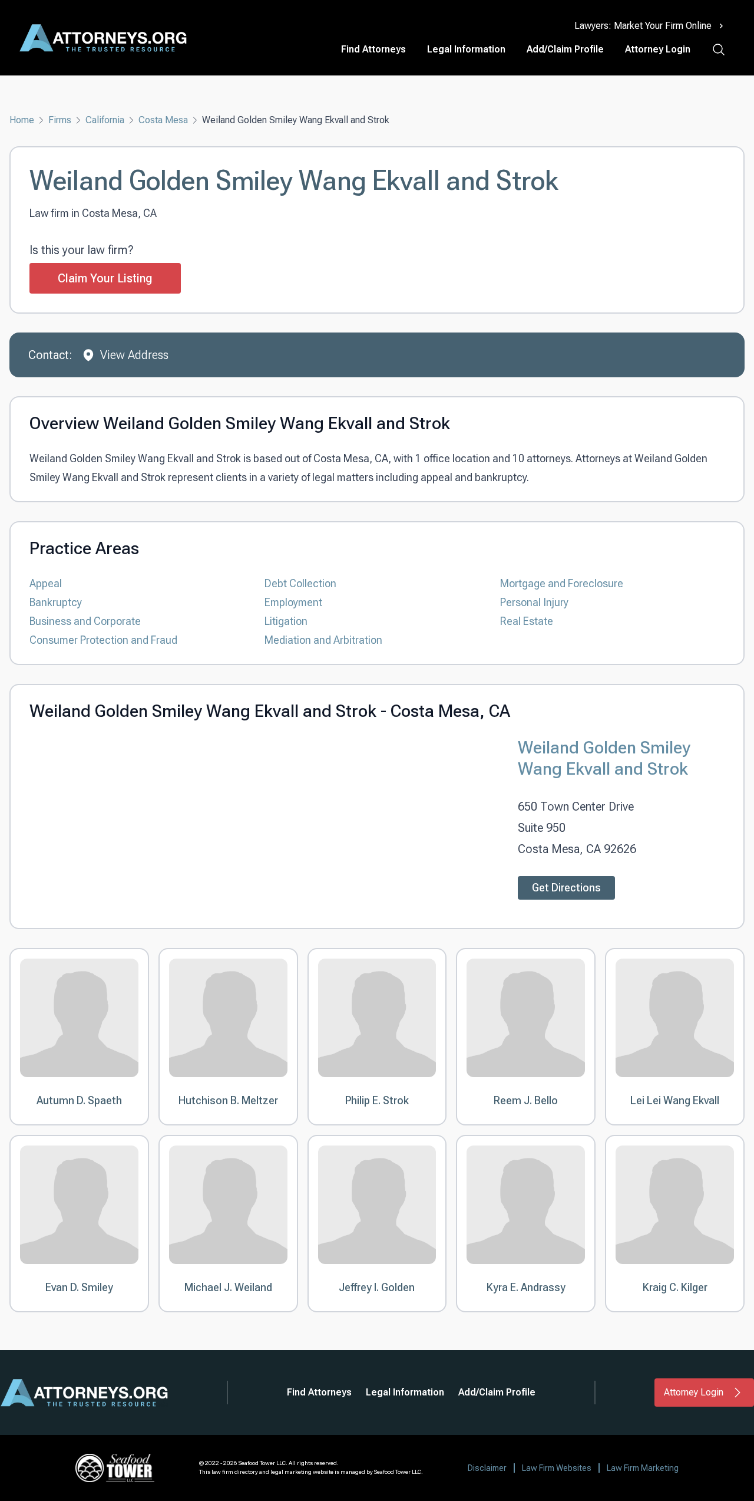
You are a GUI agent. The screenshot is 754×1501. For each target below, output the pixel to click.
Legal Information (466, 49)
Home (21, 120)
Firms (59, 120)
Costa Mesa (163, 120)
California (104, 120)
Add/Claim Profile (565, 49)
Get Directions (566, 887)
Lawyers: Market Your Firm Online (643, 25)
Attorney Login (657, 49)
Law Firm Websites (556, 1468)
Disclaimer (487, 1468)
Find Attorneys (373, 49)
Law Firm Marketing (643, 1468)
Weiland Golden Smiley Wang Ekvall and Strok (604, 758)
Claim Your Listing (105, 278)
